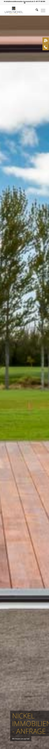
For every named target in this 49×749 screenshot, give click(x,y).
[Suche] (35, 10)
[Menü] (41, 10)
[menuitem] (35, 10)
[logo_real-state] (20, 10)
